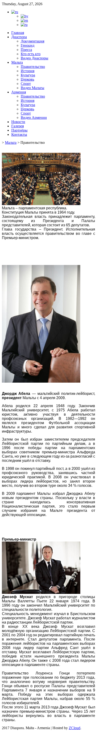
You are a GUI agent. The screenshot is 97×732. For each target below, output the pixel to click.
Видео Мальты (32, 88)
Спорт (26, 84)
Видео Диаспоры (34, 58)
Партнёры (19, 130)
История (27, 71)
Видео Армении (34, 118)
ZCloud (74, 728)
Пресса (26, 50)
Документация (32, 41)
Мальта (17, 62)
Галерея (17, 126)
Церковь (27, 79)
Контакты (19, 134)
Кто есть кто (30, 54)
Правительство (33, 67)
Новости (18, 122)
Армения (18, 92)
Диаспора (19, 37)
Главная (17, 33)
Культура (28, 75)
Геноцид (27, 45)
